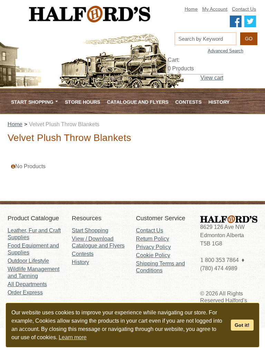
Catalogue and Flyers (137, 102)
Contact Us (244, 9)
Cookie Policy (153, 255)
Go (249, 38)
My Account (214, 9)
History (218, 102)
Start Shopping (90, 230)
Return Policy (152, 239)
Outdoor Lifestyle (28, 261)
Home (191, 9)
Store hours (82, 102)
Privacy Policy (153, 247)
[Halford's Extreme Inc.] (89, 14)
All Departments (27, 284)
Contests (188, 102)
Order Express (25, 292)
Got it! (242, 325)
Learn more (73, 337)
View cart (211, 78)
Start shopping (32, 102)
